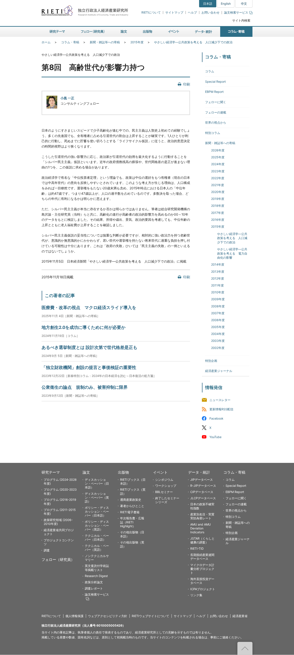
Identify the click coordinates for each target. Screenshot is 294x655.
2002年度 (217, 348)
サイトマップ (174, 12)
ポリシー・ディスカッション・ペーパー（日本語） (97, 511)
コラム (209, 71)
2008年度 (218, 306)
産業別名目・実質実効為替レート (202, 516)
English (226, 3)
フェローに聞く (215, 102)
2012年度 (217, 278)
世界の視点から (215, 122)
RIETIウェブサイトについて (150, 616)
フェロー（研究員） (58, 559)
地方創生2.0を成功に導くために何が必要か (83, 327)
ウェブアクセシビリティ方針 (107, 616)
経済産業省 (240, 616)
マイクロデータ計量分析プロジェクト (202, 568)
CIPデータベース (201, 492)
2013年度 (217, 271)
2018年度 (217, 205)
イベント (160, 472)
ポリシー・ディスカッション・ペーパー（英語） (97, 525)
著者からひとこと (132, 506)
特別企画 (211, 361)
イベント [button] (173, 32)
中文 (244, 3)
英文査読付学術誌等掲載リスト (97, 567)
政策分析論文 (94, 582)
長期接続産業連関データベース (202, 556)
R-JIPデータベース (203, 485)
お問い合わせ (210, 12)
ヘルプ (192, 12)
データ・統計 (199, 472)
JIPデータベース (201, 479)
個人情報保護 (74, 616)
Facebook (216, 418)
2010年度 (217, 292)
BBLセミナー (164, 492)
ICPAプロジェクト (202, 589)
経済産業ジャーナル (218, 371)
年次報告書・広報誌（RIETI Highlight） (132, 522)
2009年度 (218, 299)
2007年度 (217, 313)
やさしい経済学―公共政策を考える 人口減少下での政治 (193, 42)
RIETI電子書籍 (129, 512)
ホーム (46, 42)
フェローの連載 (215, 112)
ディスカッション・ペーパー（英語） (97, 497)
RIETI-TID (197, 548)
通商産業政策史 (130, 499)
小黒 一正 (67, 98)
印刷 (186, 84)
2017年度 (217, 213)
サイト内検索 (241, 20)
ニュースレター (220, 400)
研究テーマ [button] (57, 32)
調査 (47, 550)
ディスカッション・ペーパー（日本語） (97, 483)
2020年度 (217, 192)
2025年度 (217, 157)
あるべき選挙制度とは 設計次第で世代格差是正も (89, 347)
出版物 (123, 472)
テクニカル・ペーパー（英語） (97, 547)
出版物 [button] (147, 32)
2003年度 (218, 340)
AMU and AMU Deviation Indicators (200, 528)
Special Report (215, 81)
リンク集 (196, 595)
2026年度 (217, 150)
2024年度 (217, 164)
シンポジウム (164, 479)
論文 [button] (124, 32)
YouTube (215, 437)
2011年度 (217, 285)
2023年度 (217, 171)
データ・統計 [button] (203, 32)
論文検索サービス (236, 12)
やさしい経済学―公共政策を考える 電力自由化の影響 (232, 253)
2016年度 (217, 219)
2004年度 (218, 334)
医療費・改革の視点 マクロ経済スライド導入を (89, 307)
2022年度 (217, 178)
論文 (86, 472)
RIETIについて (151, 12)
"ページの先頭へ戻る (244, 648)
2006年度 (218, 320)
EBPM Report (214, 91)
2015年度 (137, 42)
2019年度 (217, 199)
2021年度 (217, 185)
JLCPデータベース (203, 498)
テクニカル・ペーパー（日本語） (97, 537)
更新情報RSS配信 (221, 409)
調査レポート (94, 588)
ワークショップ (165, 485)
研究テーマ (51, 472)
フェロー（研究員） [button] (93, 32)
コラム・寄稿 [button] (236, 32)
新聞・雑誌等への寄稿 (105, 42)
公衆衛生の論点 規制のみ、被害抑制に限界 (85, 387)
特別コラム (212, 133)
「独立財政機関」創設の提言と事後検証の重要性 (89, 367)
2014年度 (217, 264)
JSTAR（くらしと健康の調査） (202, 540)
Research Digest (96, 576)
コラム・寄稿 (70, 42)
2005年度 (218, 327)
